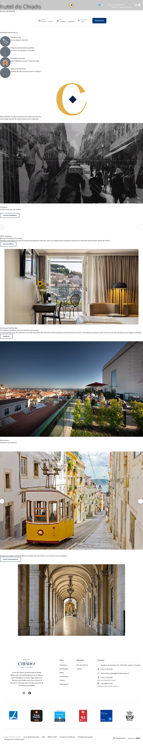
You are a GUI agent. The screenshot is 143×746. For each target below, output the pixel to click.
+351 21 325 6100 (107, 669)
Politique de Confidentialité (14, 739)
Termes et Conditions (67, 737)
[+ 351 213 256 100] (109, 5)
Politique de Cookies (85, 737)
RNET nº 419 (52, 737)
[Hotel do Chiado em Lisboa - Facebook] (139, 5)
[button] (2, 227)
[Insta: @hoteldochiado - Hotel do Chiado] (135, 5)
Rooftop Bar (64, 669)
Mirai (138, 738)
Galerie (79, 669)
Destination (64, 684)
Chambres (63, 665)
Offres (62, 673)
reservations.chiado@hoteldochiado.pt (115, 673)
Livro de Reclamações (31, 737)
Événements (64, 676)
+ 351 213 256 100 (118, 5)
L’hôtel (62, 680)
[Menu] (5, 5)
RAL (43, 737)
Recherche (99, 20)
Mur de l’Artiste (82, 665)
